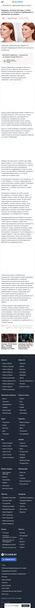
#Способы (8, 325)
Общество (21, 360)
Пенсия (3, 529)
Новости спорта (23, 395)
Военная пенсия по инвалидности (8, 540)
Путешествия (24, 451)
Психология (23, 431)
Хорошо (25, 605)
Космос (5, 425)
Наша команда (6, 585)
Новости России (7, 449)
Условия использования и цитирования (14, 574)
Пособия (22, 383)
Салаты (22, 544)
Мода (21, 449)
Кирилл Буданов (7, 512)
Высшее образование (26, 381)
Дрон (4, 431)
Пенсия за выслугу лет (9, 547)
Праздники (22, 494)
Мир (2, 439)
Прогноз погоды (24, 386)
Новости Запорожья (9, 378)
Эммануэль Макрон (8, 506)
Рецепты (21, 529)
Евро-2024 (23, 410)
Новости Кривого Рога (9, 381)
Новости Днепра (8, 369)
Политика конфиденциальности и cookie (14, 568)
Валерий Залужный (8, 509)
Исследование (24, 434)
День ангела (23, 509)
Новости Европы (8, 443)
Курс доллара (7, 410)
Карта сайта (5, 588)
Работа (22, 366)
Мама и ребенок (24, 422)
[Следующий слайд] (33, 5)
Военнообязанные (25, 481)
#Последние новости (25, 325)
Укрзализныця (7, 413)
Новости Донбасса (8, 383)
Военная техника (8, 488)
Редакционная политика (9, 571)
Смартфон (6, 434)
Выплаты (22, 369)
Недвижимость (7, 404)
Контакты (5, 582)
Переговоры (6, 479)
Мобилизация (22, 469)
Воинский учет (24, 484)
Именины (22, 512)
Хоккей (22, 407)
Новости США (7, 446)
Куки (16, 605)
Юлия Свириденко (8, 523)
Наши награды (6, 579)
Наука (3, 419)
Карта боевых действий (7, 473)
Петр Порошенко (8, 515)
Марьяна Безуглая (8, 520)
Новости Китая (7, 454)
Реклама (4, 577)
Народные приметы (26, 500)
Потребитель (24, 446)
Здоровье (21, 419)
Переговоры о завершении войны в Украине (17, 5)
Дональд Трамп (7, 500)
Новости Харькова (8, 366)
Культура (22, 454)
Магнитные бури (25, 460)
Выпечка (22, 533)
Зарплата (22, 363)
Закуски (22, 547)
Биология (5, 428)
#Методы (15, 325)
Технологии (6, 422)
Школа (22, 378)
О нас (3, 565)
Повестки (22, 472)
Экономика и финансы (8, 395)
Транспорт (6, 401)
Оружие (5, 482)
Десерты (22, 541)
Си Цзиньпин (6, 503)
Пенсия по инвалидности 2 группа (10, 536)
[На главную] (17, 2)
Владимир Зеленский (9, 497)
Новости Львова (7, 375)
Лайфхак (22, 457)
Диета (21, 428)
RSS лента (5, 594)
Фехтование (23, 413)
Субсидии (23, 372)
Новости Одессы (8, 372)
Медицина (23, 375)
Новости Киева (7, 363)
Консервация (24, 535)
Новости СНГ (7, 451)
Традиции (23, 503)
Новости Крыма (7, 386)
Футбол (22, 398)
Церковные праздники (26, 497)
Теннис (22, 404)
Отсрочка (22, 478)
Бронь (21, 475)
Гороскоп (22, 443)
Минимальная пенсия (9, 544)
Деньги (5, 398)
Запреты (22, 506)
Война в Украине (6, 469)
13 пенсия (6, 533)
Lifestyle (21, 439)
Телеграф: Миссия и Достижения (12, 591)
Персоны (4, 494)
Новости (4, 360)
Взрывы (5, 477)
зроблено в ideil (5, 602)
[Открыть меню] (2, 2)
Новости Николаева (9, 389)
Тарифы (5, 407)
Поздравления (24, 463)
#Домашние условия (11, 327)
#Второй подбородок (25, 327)
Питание (22, 425)
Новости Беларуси (8, 457)
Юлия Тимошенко (8, 518)
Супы (21, 538)
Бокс (21, 401)
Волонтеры (6, 485)
